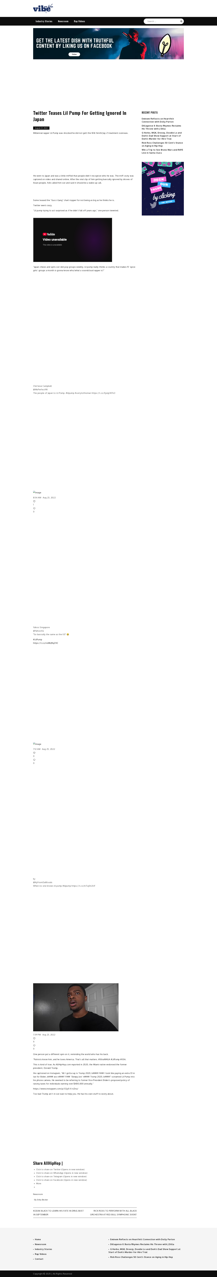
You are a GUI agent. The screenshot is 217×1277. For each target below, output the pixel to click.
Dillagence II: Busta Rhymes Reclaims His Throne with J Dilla (142, 1244)
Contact (39, 1259)
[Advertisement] (108, 82)
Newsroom (63, 21)
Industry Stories (44, 21)
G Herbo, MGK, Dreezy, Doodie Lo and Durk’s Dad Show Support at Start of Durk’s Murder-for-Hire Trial (162, 136)
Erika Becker (42, 1200)
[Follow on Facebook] (108, 58)
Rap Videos (79, 21)
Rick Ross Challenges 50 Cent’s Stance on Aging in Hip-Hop (141, 1257)
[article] (85, 393)
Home (38, 1239)
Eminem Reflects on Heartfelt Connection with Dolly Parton (142, 1239)
